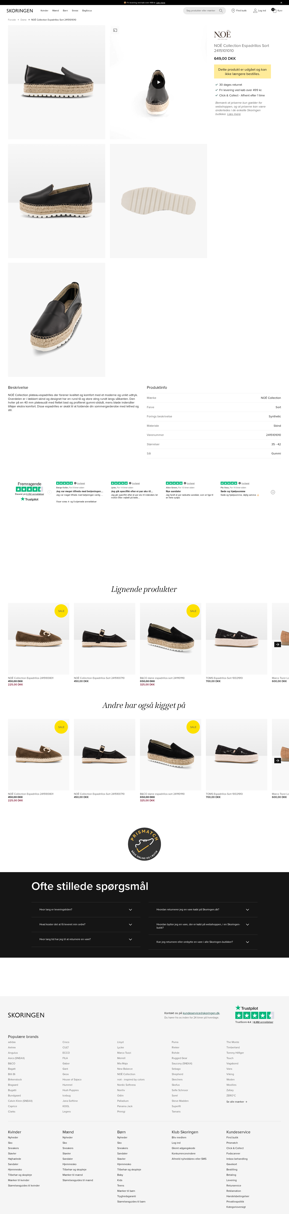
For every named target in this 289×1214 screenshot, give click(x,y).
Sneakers (13, 1148)
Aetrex (12, 1047)
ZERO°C (231, 1095)
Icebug (67, 1095)
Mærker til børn (126, 1190)
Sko (10, 1142)
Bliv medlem (179, 1137)
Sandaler (13, 1164)
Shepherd (177, 1074)
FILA (65, 1058)
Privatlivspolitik (235, 1201)
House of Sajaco (72, 1079)
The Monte (232, 1042)
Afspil (158, 82)
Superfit (176, 1106)
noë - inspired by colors (130, 1079)
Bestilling (231, 1169)
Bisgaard (13, 1084)
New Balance (125, 1068)
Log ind (176, 1142)
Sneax (75, 10)
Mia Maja (122, 1063)
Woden (230, 1079)
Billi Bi (11, 1074)
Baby (120, 1174)
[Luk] (281, 2)
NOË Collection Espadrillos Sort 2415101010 (53, 19)
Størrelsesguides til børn (131, 1201)
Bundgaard (14, 1095)
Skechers (177, 1079)
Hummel (67, 1084)
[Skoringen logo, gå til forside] (20, 10)
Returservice (233, 1185)
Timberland (233, 1047)
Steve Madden (180, 1100)
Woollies (231, 1084)
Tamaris (176, 1111)
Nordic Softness (126, 1084)
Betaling (231, 1174)
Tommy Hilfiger (235, 1052)
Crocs (66, 1042)
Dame (24, 19)
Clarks (11, 1111)
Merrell (121, 1058)
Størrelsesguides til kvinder (24, 1185)
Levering (231, 1180)
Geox (66, 1074)
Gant (65, 1068)
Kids (119, 1180)
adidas (12, 1042)
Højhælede (14, 1158)
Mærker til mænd (73, 1174)
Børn (65, 10)
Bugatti (12, 1090)
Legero (67, 1111)
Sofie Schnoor (180, 1090)
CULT (66, 1047)
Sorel (175, 1095)
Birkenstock (15, 1079)
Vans (229, 1068)
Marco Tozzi (124, 1052)
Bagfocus (87, 10)
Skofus (176, 1084)
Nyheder (13, 1137)
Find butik (232, 1137)
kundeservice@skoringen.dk (201, 1013)
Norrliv (121, 1090)
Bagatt (12, 1068)
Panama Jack (124, 1106)
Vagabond (232, 1063)
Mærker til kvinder (18, 1180)
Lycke (120, 1047)
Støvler (12, 1153)
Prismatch (232, 1142)
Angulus (13, 1052)
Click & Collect (235, 1148)
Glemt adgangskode (183, 1148)
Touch (229, 1058)
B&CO (11, 1063)
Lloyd (120, 1042)
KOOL (66, 1106)
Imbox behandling (237, 1158)
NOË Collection (126, 1074)
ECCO (66, 1052)
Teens (120, 1185)
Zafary (230, 1090)
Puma (175, 1042)
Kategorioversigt (236, 1206)
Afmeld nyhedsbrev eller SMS (189, 1158)
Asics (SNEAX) (16, 1058)
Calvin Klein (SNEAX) (20, 1100)
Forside (12, 19)
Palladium (123, 1100)
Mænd (55, 10)
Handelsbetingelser (237, 1196)
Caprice (12, 1106)
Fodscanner (233, 1153)
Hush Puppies (71, 1090)
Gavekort (231, 1164)
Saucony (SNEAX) (182, 1063)
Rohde (175, 1052)
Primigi (121, 1111)
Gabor (66, 1063)
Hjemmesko (15, 1169)
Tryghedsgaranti (126, 1196)
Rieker (175, 1047)
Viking (230, 1074)
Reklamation (233, 1190)
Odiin (120, 1095)
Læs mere (160, 2)
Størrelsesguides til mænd (78, 1180)
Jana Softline (70, 1100)
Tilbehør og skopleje (20, 1174)
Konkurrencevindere (184, 1153)
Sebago (176, 1068)
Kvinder (44, 10)
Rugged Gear (179, 1058)
